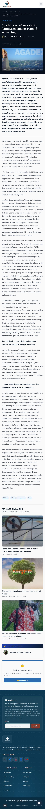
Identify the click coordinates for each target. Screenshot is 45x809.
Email (7, 722)
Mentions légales (22, 805)
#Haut (12, 498)
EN (11, 805)
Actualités (14, 11)
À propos (26, 777)
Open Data (26, 786)
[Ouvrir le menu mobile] (41, 4)
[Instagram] (15, 759)
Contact (25, 781)
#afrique (5, 498)
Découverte (8, 786)
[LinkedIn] (21, 759)
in (18, 44)
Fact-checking (9, 777)
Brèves (6, 781)
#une (29, 498)
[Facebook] (10, 759)
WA (22, 43)
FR (5, 805)
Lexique (7, 790)
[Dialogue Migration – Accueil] (7, 4)
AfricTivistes (27, 772)
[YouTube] (26, 759)
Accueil (4, 11)
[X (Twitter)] (5, 759)
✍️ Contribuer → (22, 680)
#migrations (21, 498)
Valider (35, 726)
